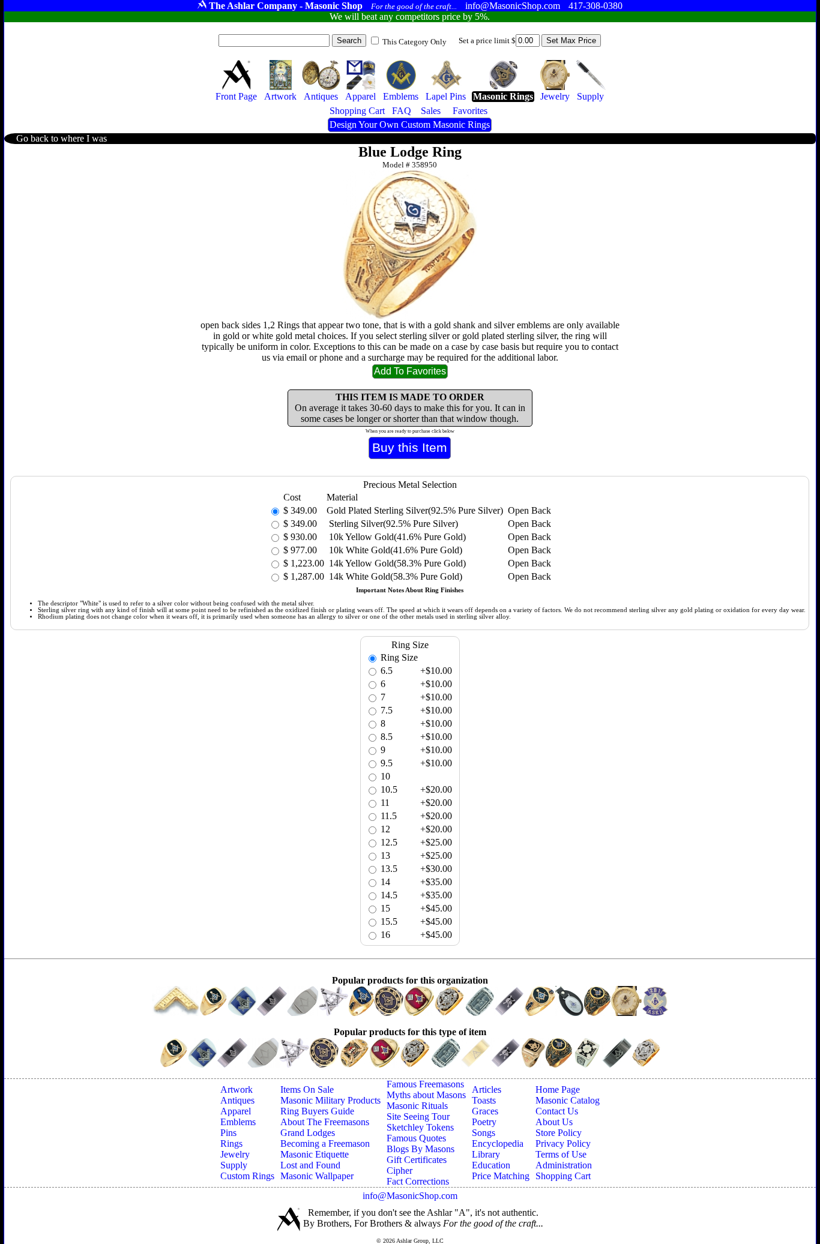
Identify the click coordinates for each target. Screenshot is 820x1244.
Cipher (399, 1170)
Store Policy (558, 1133)
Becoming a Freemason (325, 1143)
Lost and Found (310, 1165)
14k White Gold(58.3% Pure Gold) (394, 576)
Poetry (484, 1122)
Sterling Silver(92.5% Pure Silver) (392, 523)
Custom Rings (247, 1176)
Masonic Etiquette (314, 1154)
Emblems (238, 1122)
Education (491, 1165)
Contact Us (556, 1111)
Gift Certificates (417, 1160)
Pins (228, 1133)
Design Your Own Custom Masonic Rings (410, 124)
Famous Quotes (416, 1138)
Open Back (529, 510)
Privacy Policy (563, 1143)
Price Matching (500, 1176)
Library (486, 1154)
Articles (486, 1089)
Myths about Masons (426, 1095)
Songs (483, 1133)
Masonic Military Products (330, 1100)
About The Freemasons (324, 1122)
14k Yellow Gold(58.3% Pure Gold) (396, 563)
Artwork (236, 1089)
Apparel (235, 1111)
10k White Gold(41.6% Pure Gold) (394, 550)
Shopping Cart (563, 1176)
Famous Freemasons (425, 1084)
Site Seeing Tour (418, 1116)
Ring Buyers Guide (317, 1111)
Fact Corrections (418, 1181)
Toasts (484, 1100)
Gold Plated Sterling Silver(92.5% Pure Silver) (415, 510)
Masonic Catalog (567, 1100)
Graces (485, 1111)
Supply (233, 1165)
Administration (563, 1165)
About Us (554, 1122)
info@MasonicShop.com (410, 1196)
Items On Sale (307, 1089)
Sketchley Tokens (420, 1127)
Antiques (237, 1100)
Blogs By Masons (420, 1149)
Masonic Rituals (417, 1106)
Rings (231, 1143)
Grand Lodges (307, 1133)
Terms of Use (560, 1154)
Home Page (557, 1089)
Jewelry (235, 1154)
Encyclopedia (497, 1143)
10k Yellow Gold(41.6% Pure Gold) (396, 537)
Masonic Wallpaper (317, 1176)
